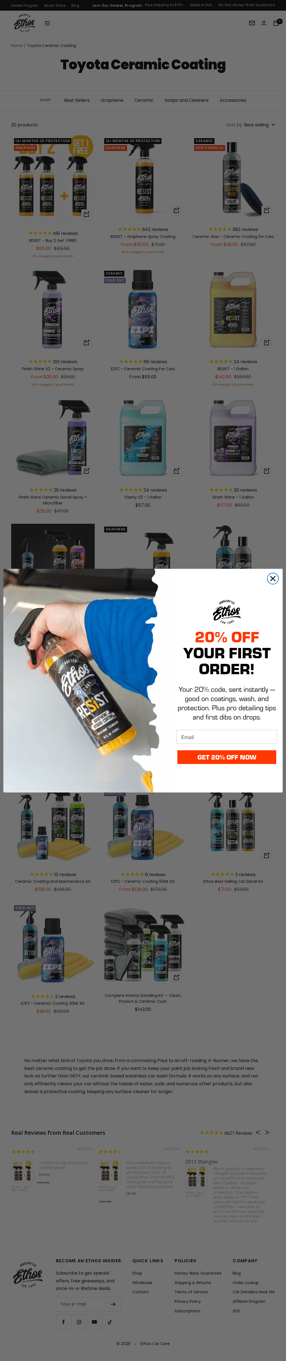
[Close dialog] (272, 578)
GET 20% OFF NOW (226, 757)
